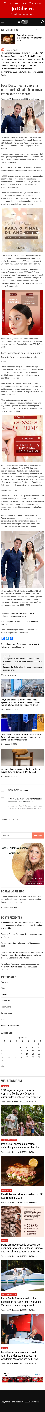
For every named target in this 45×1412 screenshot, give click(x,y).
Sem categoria (6, 1013)
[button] (41, 29)
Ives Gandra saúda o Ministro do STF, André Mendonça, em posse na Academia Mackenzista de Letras (21, 1355)
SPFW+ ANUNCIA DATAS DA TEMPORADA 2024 (24, 799)
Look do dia (5, 1001)
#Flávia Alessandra (30, 53)
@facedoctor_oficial (18, 616)
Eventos (4, 994)
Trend (3, 1019)
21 (33, 1054)
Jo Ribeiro (22, 8)
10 (9, 1051)
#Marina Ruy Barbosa (11, 53)
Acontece (4, 982)
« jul (2, 1066)
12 (21, 1051)
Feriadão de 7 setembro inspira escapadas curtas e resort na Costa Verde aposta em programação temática (20, 967)
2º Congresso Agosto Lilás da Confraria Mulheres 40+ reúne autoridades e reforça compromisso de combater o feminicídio (22, 925)
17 (9, 1054)
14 (33, 1051)
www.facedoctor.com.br (25, 613)
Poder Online (6, 1007)
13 (27, 1051)
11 (15, 1051)
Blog (3, 988)
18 (15, 1054)
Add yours (24, 790)
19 (21, 1054)
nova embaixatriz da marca (15, 647)
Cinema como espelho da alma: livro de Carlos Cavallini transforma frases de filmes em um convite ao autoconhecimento (21, 737)
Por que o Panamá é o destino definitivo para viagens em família (20, 1145)
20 (27, 1054)
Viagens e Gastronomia (10, 1025)
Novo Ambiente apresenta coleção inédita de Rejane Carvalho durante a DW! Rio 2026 (20, 770)
